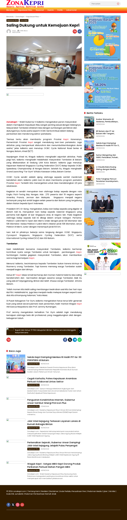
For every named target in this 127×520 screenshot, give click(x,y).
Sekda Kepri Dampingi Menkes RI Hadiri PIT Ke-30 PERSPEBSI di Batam (108, 144)
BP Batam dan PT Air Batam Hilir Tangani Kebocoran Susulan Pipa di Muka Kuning (108, 132)
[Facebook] (65, 340)
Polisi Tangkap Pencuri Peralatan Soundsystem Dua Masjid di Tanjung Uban (107, 180)
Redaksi (44, 491)
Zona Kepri (24, 20)
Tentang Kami (34, 491)
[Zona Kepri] (25, 3)
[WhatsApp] (80, 340)
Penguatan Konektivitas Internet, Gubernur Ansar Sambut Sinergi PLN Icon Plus (51, 401)
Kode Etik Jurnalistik (14, 494)
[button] (118, 4)
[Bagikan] (80, 31)
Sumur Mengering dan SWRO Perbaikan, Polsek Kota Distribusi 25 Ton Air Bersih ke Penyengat (107, 156)
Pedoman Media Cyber (97, 491)
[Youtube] (22, 505)
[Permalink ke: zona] (9, 31)
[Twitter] (70, 340)
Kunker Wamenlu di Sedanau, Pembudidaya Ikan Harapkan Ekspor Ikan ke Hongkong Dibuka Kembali (108, 120)
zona (14, 30)
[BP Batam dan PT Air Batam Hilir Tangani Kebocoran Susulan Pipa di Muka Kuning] (89, 133)
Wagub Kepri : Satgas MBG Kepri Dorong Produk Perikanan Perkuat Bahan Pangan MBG (54, 465)
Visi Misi (112, 491)
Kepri (65, 139)
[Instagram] (18, 505)
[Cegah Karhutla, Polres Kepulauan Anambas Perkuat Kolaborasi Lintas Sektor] (15, 385)
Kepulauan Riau (12, 20)
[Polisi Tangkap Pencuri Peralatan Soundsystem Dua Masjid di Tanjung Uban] (89, 181)
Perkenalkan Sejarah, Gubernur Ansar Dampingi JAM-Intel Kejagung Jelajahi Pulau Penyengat (53, 444)
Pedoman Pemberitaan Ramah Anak (40, 494)
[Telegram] (75, 340)
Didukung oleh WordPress (18, 513)
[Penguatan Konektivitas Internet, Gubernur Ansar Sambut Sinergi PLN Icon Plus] (15, 406)
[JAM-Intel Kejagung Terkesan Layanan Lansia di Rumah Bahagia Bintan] (15, 428)
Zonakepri (11, 121)
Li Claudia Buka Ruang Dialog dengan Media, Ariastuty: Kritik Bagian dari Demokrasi (108, 168)
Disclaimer (54, 491)
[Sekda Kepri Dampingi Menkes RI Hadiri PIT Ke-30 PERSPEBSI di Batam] (15, 364)
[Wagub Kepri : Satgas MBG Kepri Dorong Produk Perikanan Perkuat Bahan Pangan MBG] (15, 470)
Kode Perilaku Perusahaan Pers (73, 491)
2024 (10, 491)
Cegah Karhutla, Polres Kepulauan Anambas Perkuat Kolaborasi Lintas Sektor (52, 380)
